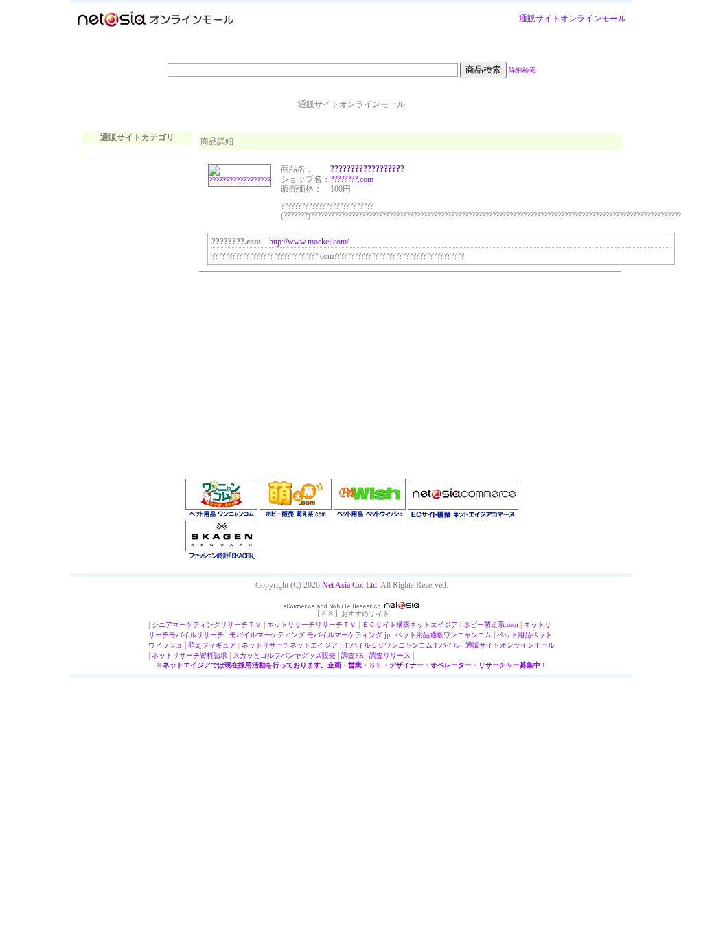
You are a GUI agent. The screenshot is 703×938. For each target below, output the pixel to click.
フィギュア (219, 645)
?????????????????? (367, 169)
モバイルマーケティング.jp (348, 635)
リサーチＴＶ (241, 624)
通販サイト (539, 18)
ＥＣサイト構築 (386, 624)
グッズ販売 (318, 655)
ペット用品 (514, 635)
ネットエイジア (434, 624)
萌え (195, 645)
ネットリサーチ (291, 624)
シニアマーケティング (186, 624)
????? (338, 179)
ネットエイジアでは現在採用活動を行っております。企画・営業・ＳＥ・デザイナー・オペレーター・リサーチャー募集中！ (355, 665)
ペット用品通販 (419, 635)
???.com (360, 179)
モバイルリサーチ (196, 635)
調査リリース (390, 655)
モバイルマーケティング (267, 635)
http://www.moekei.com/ (309, 242)
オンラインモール (593, 18)
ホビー (473, 624)
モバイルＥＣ (363, 645)
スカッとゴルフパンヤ (267, 655)
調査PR (352, 655)
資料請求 (213, 655)
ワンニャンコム (467, 635)
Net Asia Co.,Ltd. (350, 585)
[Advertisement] (302, 362)
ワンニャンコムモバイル (422, 645)
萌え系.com (501, 624)
